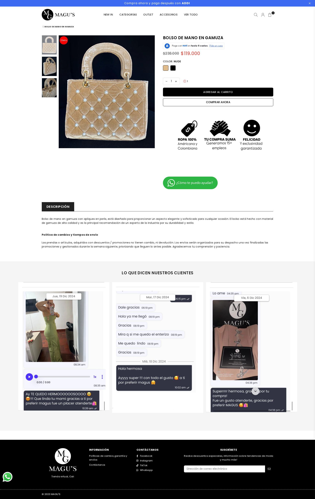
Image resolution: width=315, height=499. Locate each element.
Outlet (148, 14)
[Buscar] (255, 14)
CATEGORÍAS (128, 14)
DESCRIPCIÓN (57, 206)
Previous (62, 92)
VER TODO (191, 14)
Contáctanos (97, 465)
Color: (172, 61)
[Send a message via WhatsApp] (7, 477)
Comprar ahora (218, 102)
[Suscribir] (269, 468)
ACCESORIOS (169, 14)
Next (151, 92)
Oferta (64, 40)
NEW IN (108, 14)
